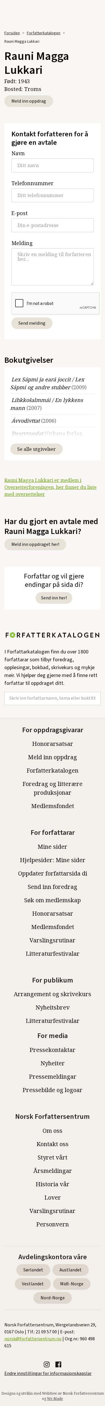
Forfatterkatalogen (43, 33)
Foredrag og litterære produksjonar (52, 788)
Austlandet (71, 1270)
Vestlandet (33, 1284)
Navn (18, 153)
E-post (19, 213)
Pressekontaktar (52, 1050)
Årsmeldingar (52, 1171)
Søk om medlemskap (52, 900)
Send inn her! (54, 598)
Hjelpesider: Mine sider (52, 860)
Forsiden (12, 33)
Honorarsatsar (52, 744)
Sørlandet (33, 1270)
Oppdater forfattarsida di (52, 873)
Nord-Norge (53, 1298)
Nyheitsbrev (53, 1007)
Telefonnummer (32, 183)
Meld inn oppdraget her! (35, 544)
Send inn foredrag (52, 887)
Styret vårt (52, 1157)
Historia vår (52, 1184)
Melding (22, 243)
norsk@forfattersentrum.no (33, 1339)
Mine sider (52, 847)
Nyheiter (53, 1063)
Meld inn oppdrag (28, 101)
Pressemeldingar (52, 1076)
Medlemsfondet (52, 806)
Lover (52, 1197)
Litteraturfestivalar (53, 953)
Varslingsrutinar (52, 940)
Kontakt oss (52, 1144)
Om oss (52, 1131)
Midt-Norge (71, 1284)
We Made (55, 1398)
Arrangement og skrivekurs (52, 994)
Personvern (52, 1224)
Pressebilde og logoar (52, 1090)
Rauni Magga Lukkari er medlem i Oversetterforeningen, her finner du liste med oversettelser (50, 487)
